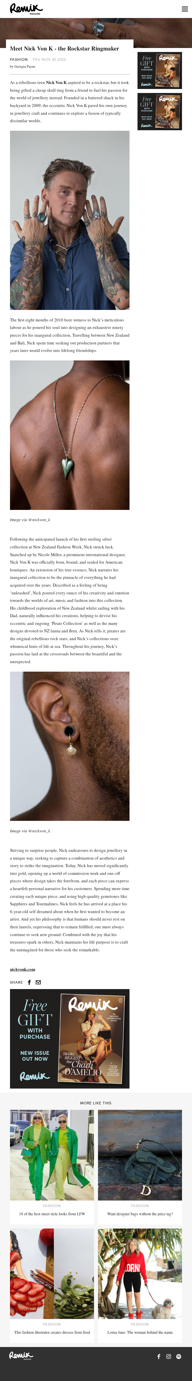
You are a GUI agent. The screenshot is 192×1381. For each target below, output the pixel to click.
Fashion (19, 59)
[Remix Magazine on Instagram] (168, 1356)
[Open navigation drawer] (185, 9)
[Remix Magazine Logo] (26, 9)
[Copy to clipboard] (38, 982)
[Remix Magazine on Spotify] (178, 1356)
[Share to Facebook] (29, 982)
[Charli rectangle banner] (70, 1039)
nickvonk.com (22, 969)
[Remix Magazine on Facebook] (158, 1356)
